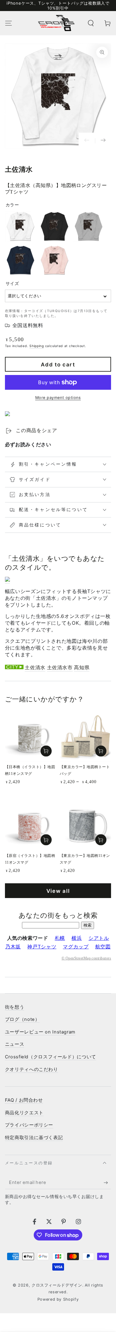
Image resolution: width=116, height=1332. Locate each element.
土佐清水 (35, 667)
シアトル (98, 938)
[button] (90, 23)
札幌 (60, 938)
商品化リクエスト (24, 1112)
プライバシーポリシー (29, 1125)
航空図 (103, 947)
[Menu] (8, 23)
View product (100, 750)
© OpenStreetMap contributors (86, 958)
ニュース (14, 1044)
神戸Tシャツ (41, 947)
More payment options (58, 397)
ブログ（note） (22, 1019)
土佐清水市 (60, 667)
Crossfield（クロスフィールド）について (50, 1057)
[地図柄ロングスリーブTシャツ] (7, 580)
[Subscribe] (107, 1183)
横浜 (76, 938)
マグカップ (75, 947)
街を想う (14, 1007)
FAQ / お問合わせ (24, 1100)
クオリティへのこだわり (31, 1069)
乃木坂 (13, 947)
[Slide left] (87, 141)
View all (58, 891)
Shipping (36, 346)
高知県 (81, 667)
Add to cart (58, 364)
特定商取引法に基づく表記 (34, 1137)
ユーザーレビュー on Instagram (40, 1032)
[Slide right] (103, 141)
